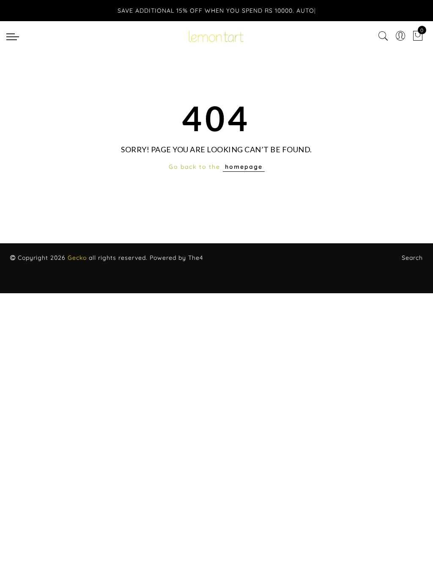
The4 (195, 257)
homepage (244, 167)
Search (412, 257)
